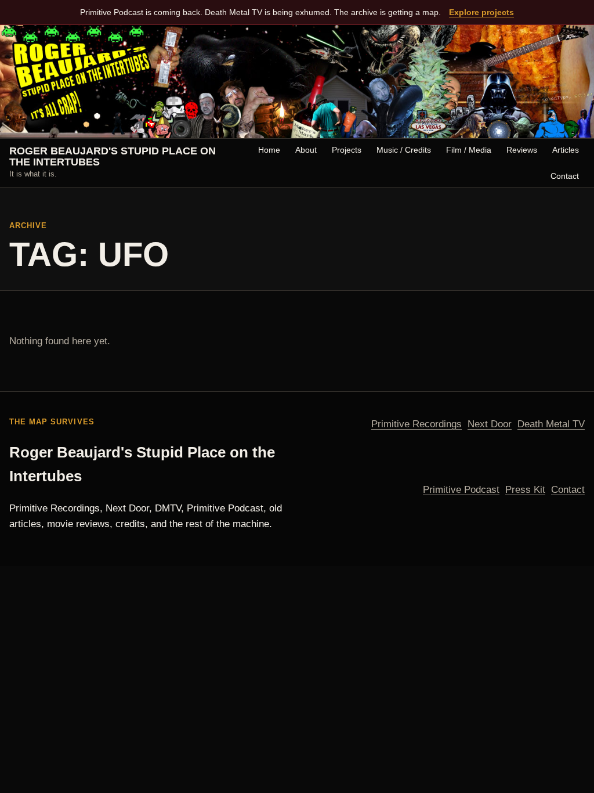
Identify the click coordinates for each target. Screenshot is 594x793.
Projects (346, 149)
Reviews (521, 149)
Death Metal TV (551, 424)
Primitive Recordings (416, 424)
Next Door (490, 424)
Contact (564, 176)
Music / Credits (403, 149)
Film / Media (468, 149)
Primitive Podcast (461, 489)
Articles (565, 149)
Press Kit (525, 489)
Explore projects (481, 12)
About (306, 149)
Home (269, 149)
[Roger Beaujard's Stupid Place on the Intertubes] (297, 81)
